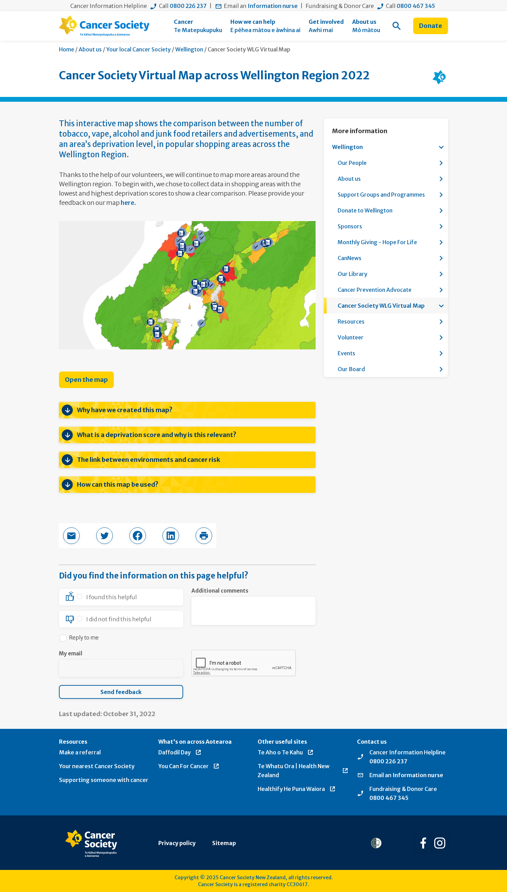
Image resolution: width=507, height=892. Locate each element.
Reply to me (84, 637)
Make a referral (80, 752)
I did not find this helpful (118, 619)
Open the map (86, 380)
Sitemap (224, 843)
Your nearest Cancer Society (97, 766)
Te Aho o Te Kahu (280, 752)
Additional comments (219, 590)
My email (70, 653)
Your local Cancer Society (138, 49)
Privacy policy (177, 843)
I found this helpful (111, 597)
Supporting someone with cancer (103, 779)
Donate (430, 26)
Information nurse (273, 5)
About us (90, 49)
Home (66, 49)
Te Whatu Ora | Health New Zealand (293, 771)
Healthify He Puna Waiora (291, 788)
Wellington (189, 49)
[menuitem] (198, 26)
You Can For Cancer (183, 766)
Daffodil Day (174, 752)
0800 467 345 (416, 5)
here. (128, 203)
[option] (121, 597)
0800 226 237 (188, 5)
